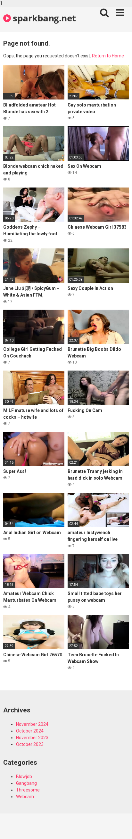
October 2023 (30, 744)
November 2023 (32, 737)
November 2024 (32, 724)
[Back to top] (120, 827)
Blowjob (24, 776)
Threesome (28, 789)
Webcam (25, 796)
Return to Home (108, 55)
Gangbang (26, 783)
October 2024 (30, 730)
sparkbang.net (43, 18)
